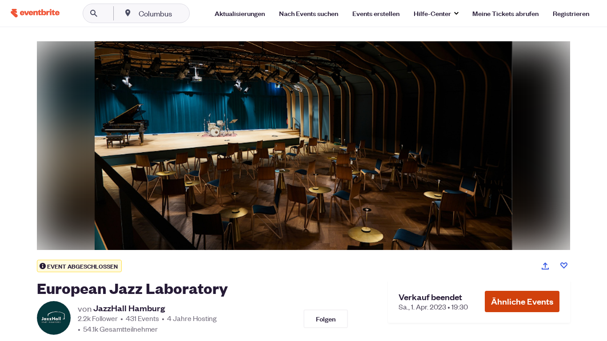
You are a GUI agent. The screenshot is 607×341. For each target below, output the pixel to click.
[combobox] (183, 13)
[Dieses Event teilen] (545, 266)
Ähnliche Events (522, 301)
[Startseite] (35, 13)
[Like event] (564, 265)
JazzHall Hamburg (129, 308)
